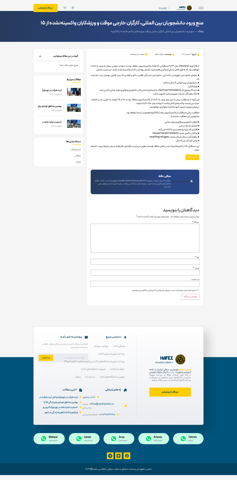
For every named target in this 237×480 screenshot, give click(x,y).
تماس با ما (163, 7)
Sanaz (87, 437)
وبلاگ (201, 31)
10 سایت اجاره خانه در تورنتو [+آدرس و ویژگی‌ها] (49, 124)
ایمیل (196, 268)
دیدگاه (195, 222)
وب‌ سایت (195, 279)
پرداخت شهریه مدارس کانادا (111, 354)
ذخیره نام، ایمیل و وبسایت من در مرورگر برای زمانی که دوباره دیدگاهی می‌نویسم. (164, 290)
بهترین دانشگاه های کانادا (112, 377)
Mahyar (53, 437)
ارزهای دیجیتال (101, 346)
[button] (201, 7)
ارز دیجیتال (76, 149)
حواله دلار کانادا (117, 369)
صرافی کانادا (119, 346)
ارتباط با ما (90, 377)
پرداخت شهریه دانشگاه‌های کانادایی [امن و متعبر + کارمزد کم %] (94, 361)
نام (197, 257)
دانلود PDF (192, 157)
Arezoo (158, 437)
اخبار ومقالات (135, 54)
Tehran (192, 437)
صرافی (78, 155)
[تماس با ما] (169, 8)
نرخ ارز (78, 162)
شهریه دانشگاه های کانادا (93, 369)
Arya (121, 437)
